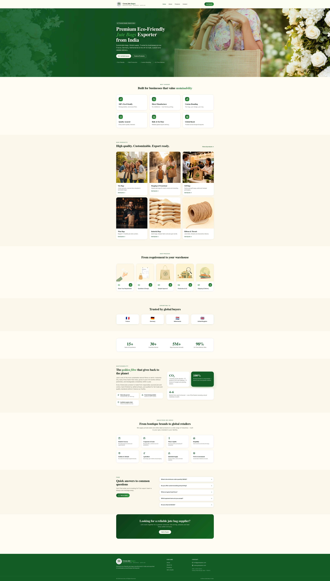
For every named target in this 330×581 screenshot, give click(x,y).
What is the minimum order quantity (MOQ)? (186, 479)
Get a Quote (170, 570)
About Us (169, 565)
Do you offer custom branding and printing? (186, 485)
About (170, 4)
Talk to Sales (124, 495)
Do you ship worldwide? (186, 504)
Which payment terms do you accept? (186, 498)
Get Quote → (121, 192)
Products (177, 4)
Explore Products (139, 56)
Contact (185, 4)
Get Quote (209, 4)
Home (164, 4)
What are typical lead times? (186, 492)
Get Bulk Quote (124, 56)
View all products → (208, 146)
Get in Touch (165, 532)
